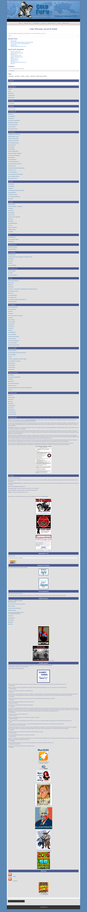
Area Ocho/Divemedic (12, 307)
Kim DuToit (10, 272)
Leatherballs (36, 23)
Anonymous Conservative (13, 140)
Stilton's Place (11, 403)
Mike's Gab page (11, 606)
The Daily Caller (11, 367)
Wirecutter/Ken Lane (12, 178)
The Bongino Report (12, 297)
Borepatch (10, 311)
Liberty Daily (11, 282)
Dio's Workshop (11, 149)
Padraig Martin (11, 617)
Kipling (43, 23)
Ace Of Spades (11, 184)
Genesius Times (11, 397)
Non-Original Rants (12, 159)
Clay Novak (10, 313)
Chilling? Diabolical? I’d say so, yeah (18, 46)
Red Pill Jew (10, 328)
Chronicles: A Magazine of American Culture (17, 358)
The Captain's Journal (12, 124)
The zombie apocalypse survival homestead (17, 299)
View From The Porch (12, 128)
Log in (9, 91)
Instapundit (10, 188)
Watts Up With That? (12, 301)
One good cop (13, 44)
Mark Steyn (10, 219)
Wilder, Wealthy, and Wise (13, 176)
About (20, 23)
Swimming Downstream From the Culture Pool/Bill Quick (20, 387)
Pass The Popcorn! (14, 55)
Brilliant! (12, 54)
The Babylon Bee (11, 405)
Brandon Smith (11, 186)
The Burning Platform (12, 223)
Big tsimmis (13, 59)
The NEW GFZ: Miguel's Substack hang (16, 168)
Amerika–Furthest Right (13, 138)
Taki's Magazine (11, 365)
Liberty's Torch (11, 214)
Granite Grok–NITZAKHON (14, 155)
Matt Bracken (11, 381)
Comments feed (11, 95)
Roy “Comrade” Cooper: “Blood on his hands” (20, 43)
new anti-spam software (51, 427)
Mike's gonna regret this (42, 76)
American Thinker (12, 354)
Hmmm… (12, 58)
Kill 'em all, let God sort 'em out (17, 62)
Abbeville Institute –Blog (13, 136)
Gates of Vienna (11, 319)
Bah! (12, 63)
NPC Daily (10, 401)
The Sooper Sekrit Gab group (14, 613)
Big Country (17, 76)
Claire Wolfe (11, 666)
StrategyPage (11, 241)
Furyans (27, 76)
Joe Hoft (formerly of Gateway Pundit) (16, 190)
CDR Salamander (11, 237)
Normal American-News (13, 291)
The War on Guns (11, 126)
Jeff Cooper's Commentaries (14, 120)
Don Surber (10, 317)
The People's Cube (12, 412)
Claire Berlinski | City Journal (14, 361)
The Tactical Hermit (12, 172)
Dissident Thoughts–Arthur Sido (15, 153)
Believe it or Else (14, 51)
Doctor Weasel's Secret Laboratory (15, 315)
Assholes (12, 60)
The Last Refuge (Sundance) (14, 196)
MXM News (10, 284)
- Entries (14, 876)
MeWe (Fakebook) (12, 601)
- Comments (14, 880)
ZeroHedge (10, 231)
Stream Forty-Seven (12, 385)
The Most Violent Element (13, 336)
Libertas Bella (11, 323)
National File (11, 286)
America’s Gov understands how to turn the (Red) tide (22, 42)
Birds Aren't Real (11, 254)
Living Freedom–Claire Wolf (14, 216)
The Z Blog (10, 198)
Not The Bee (10, 293)
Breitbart (10, 356)
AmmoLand (10, 114)
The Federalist (11, 369)
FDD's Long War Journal (13, 239)
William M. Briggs (11, 229)
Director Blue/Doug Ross (13, 280)
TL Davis (10, 225)
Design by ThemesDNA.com (43, 910)
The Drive (10, 263)
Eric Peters (10, 261)
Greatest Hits (27, 23)
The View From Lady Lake (13, 344)
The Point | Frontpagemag (13, 340)
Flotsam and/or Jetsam (15, 52)
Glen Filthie (10, 615)
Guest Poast (32, 76)
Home (59, 23)
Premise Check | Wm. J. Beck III (14, 163)
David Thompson (11, 270)
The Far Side (11, 407)
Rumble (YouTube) (12, 610)
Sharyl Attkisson (11, 363)
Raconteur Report (12, 165)
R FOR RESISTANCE (12, 295)
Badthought (11, 76)
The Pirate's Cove (12, 170)
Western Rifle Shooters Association (15, 174)
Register (10, 89)
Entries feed (10, 93)
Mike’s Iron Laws (51, 23)
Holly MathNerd (11, 157)
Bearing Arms (11, 118)
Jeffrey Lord (10, 210)
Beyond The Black (12, 309)
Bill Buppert (10, 622)
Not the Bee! (10, 399)
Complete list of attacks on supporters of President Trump (20, 256)
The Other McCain (12, 338)
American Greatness (12, 350)
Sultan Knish (10, 221)
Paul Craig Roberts (12, 192)
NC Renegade (11, 326)
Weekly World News (12, 249)
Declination (10, 208)
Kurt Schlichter (11, 212)
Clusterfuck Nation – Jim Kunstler (15, 206)
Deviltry (22, 76)
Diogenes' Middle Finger (13, 151)
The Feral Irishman (12, 265)
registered (30, 419)
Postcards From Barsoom (13, 383)
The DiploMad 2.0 (12, 332)
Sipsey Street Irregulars (13, 122)
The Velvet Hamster (12, 414)
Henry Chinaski (44, 496)
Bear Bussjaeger (11, 116)
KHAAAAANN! (13, 40)
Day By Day (10, 395)
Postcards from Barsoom (13, 161)
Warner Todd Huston (12, 227)
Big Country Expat (12, 144)
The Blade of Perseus (12, 194)
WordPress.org (11, 97)
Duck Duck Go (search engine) (14, 608)
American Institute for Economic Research (17, 352)
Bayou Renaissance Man (13, 142)
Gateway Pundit (11, 321)
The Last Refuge (47, 850)
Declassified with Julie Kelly (14, 377)
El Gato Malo (11, 258)
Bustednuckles (11, 147)
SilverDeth (10, 624)
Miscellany (65, 23)
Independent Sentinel (12, 247)
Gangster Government (15, 56)
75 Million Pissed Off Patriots (14, 134)
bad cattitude (11, 375)
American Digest (11, 204)
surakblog (10, 330)
